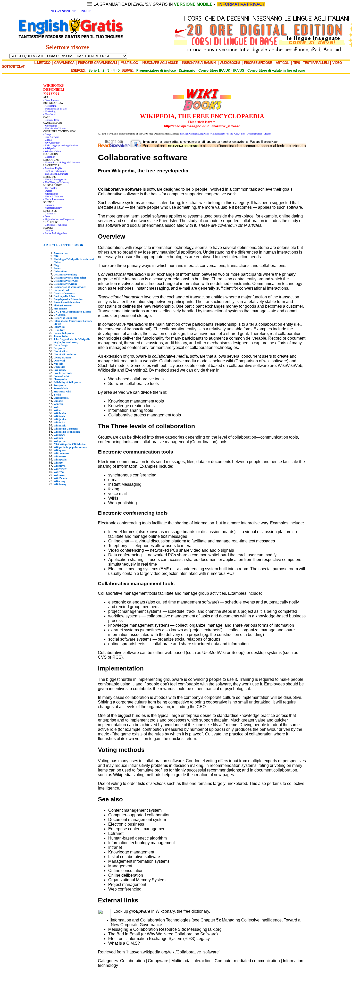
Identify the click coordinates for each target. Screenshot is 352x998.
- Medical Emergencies (55, 179)
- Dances (47, 190)
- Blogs (47, 134)
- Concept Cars (51, 120)
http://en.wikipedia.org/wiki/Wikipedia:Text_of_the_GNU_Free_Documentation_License (225, 133)
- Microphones (50, 193)
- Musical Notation (53, 196)
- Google (47, 139)
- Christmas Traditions (55, 224)
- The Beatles (50, 188)
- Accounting (49, 105)
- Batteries (48, 205)
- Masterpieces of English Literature (61, 162)
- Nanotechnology (52, 207)
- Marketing (49, 111)
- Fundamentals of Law (55, 108)
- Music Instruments (53, 199)
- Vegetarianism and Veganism (58, 219)
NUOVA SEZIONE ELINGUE (71, 11)
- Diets (46, 216)
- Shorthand (49, 114)
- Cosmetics (49, 213)
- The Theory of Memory (56, 182)
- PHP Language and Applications (60, 145)
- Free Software (51, 137)
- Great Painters (51, 100)
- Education (49, 156)
